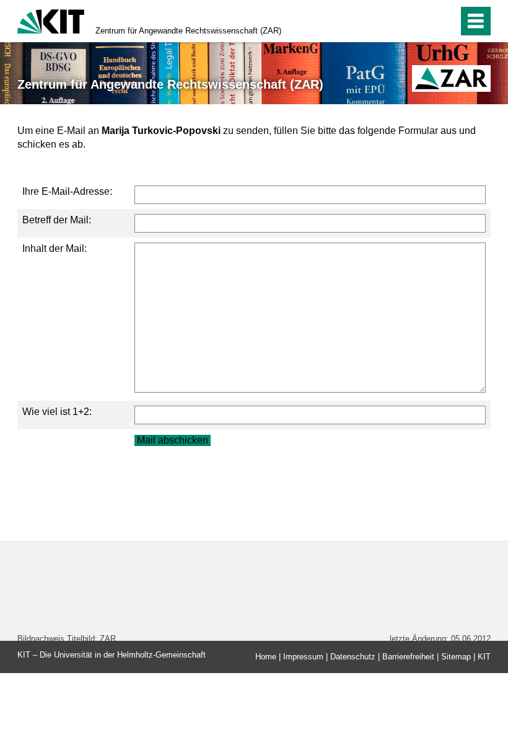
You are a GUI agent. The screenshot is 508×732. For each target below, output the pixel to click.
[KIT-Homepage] (50, 20)
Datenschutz (352, 656)
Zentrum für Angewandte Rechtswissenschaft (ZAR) (188, 30)
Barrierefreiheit (408, 656)
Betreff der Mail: (56, 220)
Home (265, 656)
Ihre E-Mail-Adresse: (67, 191)
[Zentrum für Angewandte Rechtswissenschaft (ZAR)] (451, 78)
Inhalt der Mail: (54, 248)
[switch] (422, 21)
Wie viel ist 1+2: (57, 411)
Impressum (303, 656)
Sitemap (456, 656)
